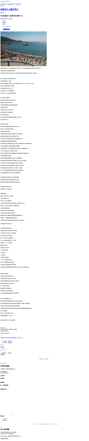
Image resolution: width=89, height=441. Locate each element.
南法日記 (10, 342)
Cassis (4, 205)
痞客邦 (13, 337)
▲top (1, 344)
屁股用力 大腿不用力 (9, 9)
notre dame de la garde (24, 83)
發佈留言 (2, 354)
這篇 (9, 208)
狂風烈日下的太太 (4, 330)
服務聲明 (56, 424)
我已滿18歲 (3, 438)
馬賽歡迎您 (6, 29)
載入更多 (2, 347)
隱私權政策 (51, 424)
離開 (7, 438)
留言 (16, 337)
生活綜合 (10, 18)
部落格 (4, 22)
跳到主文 (2, 12)
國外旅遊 (10, 341)
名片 (4, 24)
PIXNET (35, 424)
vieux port (13, 83)
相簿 (4, 21)
